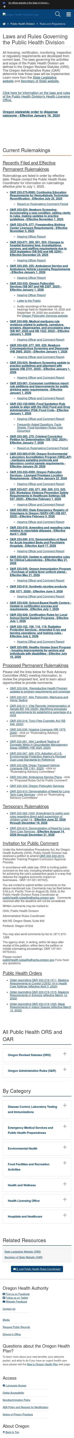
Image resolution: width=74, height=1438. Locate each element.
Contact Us (9, 1309)
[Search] (57, 14)
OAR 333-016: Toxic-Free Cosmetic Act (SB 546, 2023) (37, 722)
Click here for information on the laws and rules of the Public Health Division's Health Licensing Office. (36, 96)
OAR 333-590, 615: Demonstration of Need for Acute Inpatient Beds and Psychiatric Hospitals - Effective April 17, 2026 (38, 542)
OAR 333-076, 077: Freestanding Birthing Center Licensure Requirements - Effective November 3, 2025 (39, 227)
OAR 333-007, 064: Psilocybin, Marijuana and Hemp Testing (39, 698)
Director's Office (12, 1334)
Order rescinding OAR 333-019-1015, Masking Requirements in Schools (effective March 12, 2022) (39, 995)
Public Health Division (22, 23)
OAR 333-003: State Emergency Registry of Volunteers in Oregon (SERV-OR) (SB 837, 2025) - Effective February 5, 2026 (39, 513)
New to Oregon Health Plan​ (42, 1364)
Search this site (22, 28)
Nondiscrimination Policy (16, 1400)
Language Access (15, 1385)
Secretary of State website (40, 80)
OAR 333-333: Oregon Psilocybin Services (37, 786)
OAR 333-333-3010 (51, 856)
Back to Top (12, 1432)
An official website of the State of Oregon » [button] (29, 2)
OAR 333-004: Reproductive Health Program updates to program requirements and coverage (40, 690)
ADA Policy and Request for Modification (25, 1407)
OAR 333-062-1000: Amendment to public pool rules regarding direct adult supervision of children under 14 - (39, 818)
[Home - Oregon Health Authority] (4, 23)
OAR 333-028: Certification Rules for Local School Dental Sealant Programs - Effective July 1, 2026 (39, 617)
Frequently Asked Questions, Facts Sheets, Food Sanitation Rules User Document (40, 427)
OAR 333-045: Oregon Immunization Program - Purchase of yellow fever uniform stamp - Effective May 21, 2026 (40, 572)
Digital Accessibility (13, 1392)
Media (6, 1320)
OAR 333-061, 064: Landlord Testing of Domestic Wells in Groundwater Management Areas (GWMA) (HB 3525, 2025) (39, 744)
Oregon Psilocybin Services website (45, 316)
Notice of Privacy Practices (18, 1414)
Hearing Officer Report (31, 236)
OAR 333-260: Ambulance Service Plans (36, 777)
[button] (4, 6)
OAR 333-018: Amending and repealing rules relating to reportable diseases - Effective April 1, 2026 (40, 530)
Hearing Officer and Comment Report (40, 339)
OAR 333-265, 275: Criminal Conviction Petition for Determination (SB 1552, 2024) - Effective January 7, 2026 (39, 439)
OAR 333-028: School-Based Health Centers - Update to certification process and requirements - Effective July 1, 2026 (40, 606)
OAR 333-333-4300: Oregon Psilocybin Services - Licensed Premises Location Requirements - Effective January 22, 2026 (38, 475)
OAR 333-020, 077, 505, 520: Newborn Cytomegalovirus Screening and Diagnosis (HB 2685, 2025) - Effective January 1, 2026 (39, 348)
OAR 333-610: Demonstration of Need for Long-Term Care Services (40, 793)
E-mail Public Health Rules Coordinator (38, 1269)
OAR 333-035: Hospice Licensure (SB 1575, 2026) (38, 731)
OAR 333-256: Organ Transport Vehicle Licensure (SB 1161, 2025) (35, 767)
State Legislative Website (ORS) (22, 1251)
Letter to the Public (29, 301)
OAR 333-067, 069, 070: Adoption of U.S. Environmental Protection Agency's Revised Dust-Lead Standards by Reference (38, 756)
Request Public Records (16, 1327)
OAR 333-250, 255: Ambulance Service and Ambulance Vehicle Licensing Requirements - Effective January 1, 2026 (40, 269)
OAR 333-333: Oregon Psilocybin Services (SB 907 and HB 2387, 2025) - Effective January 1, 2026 (36, 286)
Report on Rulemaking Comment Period (42, 204)
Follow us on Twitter (17, 1297)
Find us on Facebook (18, 1294)
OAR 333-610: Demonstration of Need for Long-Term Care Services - (40, 831)
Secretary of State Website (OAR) (23, 1257)
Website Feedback (16, 1301)
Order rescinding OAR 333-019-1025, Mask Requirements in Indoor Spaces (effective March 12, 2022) (40, 1007)
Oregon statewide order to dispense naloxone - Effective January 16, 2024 (31, 113)
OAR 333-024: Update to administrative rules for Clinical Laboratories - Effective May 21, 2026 (40, 560)
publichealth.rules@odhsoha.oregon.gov (28, 897)
